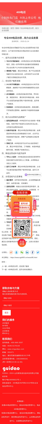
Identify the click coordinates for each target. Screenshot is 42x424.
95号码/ (23, 383)
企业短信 (5, 331)
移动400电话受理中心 (27, 405)
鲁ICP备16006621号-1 (11, 380)
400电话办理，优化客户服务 (18, 266)
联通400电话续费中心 (10, 413)
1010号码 (6, 328)
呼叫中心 (5, 333)
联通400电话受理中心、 (10, 405)
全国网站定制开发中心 (24, 421)
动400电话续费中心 (28, 413)
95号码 (5, 326)
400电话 (5, 323)
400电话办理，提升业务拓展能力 (20, 269)
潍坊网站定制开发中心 (19, 417)
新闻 (17, 28)
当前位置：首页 (8, 28)
